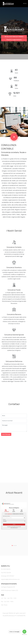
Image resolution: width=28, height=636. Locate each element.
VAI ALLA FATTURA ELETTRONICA (14, 36)
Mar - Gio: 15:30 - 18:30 (7, 601)
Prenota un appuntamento (14, 39)
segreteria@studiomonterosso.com (10, 579)
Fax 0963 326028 (6, 572)
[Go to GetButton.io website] (24, 634)
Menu (25, 3)
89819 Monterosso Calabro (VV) (9, 590)
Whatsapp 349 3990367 (7, 576)
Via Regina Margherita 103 (8, 587)
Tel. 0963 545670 (5, 569)
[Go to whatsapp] (24, 631)
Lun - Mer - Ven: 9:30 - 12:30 (8, 598)
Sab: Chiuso (4, 605)
